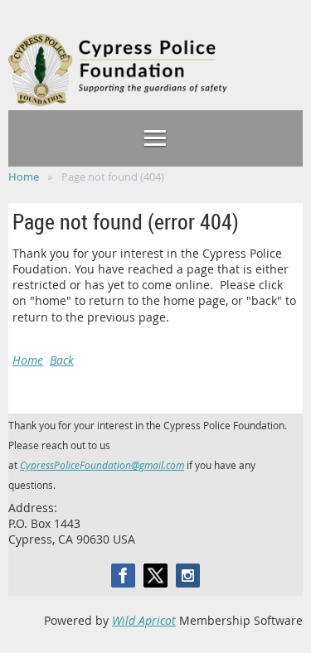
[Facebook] (123, 576)
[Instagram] (188, 576)
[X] (155, 576)
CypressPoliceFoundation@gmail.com (102, 465)
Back (62, 360)
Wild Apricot (144, 620)
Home (23, 176)
